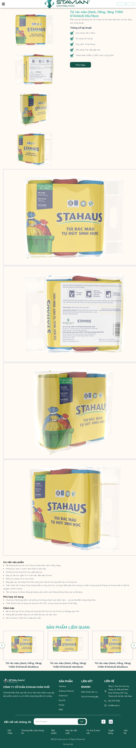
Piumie (61, 705)
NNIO (61, 709)
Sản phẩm (54, 731)
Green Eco (63, 695)
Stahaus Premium (66, 691)
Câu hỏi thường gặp (89, 696)
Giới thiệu (10, 731)
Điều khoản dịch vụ (89, 692)
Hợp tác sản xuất (71, 731)
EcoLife (62, 700)
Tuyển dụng (111, 731)
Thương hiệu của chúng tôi (32, 731)
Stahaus (62, 686)
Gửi (81, 721)
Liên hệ (126, 731)
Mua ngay (80, 64)
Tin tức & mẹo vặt (93, 731)
